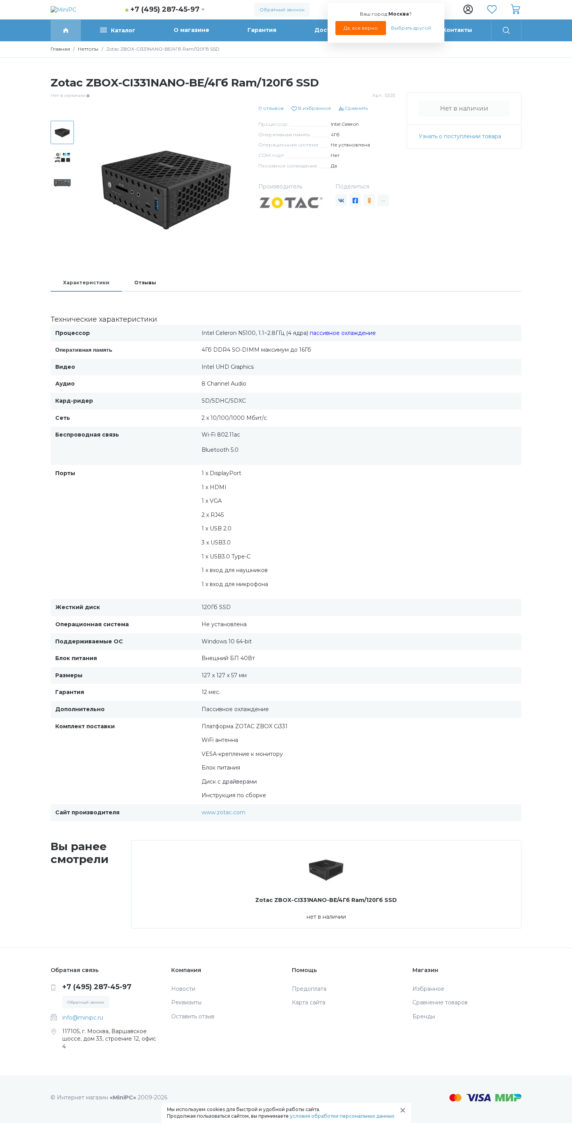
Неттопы (88, 49)
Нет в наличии (464, 108)
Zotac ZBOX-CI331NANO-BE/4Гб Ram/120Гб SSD (326, 900)
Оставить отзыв (192, 1016)
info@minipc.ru (82, 1017)
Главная (60, 49)
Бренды (423, 1016)
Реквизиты (186, 1002)
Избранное (428, 988)
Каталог (123, 30)
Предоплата (309, 988)
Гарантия (261, 29)
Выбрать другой (411, 28)
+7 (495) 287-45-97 (165, 9)
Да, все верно (361, 28)
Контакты (457, 29)
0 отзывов (271, 108)
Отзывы (145, 282)
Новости (183, 988)
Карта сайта (308, 1002)
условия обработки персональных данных (342, 1116)
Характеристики (86, 282)
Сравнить (356, 108)
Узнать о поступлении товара (460, 136)
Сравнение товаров (440, 1002)
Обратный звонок (282, 9)
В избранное (314, 108)
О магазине (191, 29)
